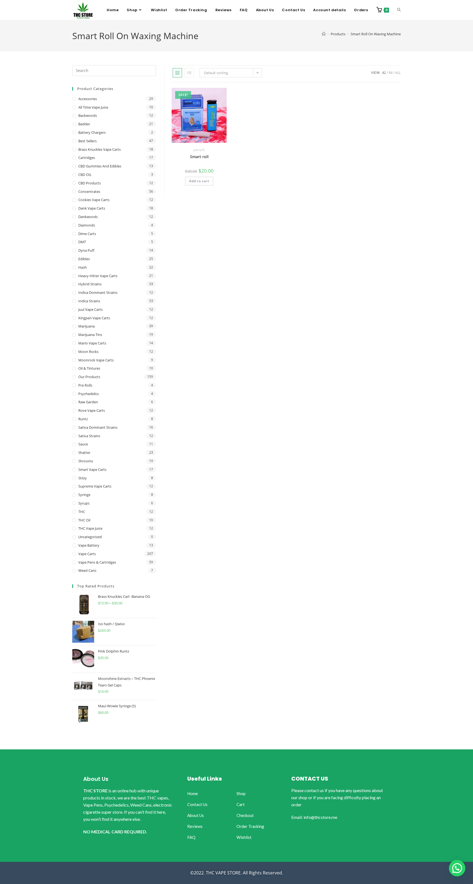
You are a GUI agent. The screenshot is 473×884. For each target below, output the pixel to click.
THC (81, 511)
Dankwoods (88, 216)
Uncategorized (90, 536)
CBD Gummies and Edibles (99, 166)
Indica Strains (89, 300)
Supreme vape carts (94, 486)
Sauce (83, 444)
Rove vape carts (91, 410)
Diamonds (86, 225)
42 (384, 72)
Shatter (84, 452)
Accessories (87, 98)
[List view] (189, 72)
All (398, 72)
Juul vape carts (90, 309)
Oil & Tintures (89, 368)
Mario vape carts (92, 343)
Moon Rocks (88, 351)
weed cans (87, 570)
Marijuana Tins (90, 334)
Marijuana (86, 326)
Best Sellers (87, 140)
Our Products (89, 376)
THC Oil (84, 520)
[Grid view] (177, 72)
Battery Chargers (92, 132)
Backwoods (87, 115)
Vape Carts (87, 553)
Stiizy (82, 478)
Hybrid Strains (90, 284)
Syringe (84, 494)
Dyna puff (86, 250)
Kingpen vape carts (94, 317)
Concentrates (89, 191)
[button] (457, 868)
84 (391, 72)
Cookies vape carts (93, 199)
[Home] (323, 33)
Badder (84, 123)
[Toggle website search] (399, 10)
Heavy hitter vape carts (97, 275)
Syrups (84, 503)
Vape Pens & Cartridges (97, 562)
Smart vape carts (92, 469)
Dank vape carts (91, 208)
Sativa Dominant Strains (97, 427)
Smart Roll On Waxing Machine (376, 33)
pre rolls (199, 149)
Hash (82, 267)
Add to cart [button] (199, 181)
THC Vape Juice (90, 528)
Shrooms (85, 461)
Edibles (84, 258)
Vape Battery (88, 545)
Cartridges (86, 157)
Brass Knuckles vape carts (99, 149)
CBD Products (89, 183)
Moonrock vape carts (96, 360)
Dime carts (87, 233)
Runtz (83, 418)
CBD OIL (85, 174)
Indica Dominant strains (97, 292)
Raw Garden (88, 401)
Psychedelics (88, 393)
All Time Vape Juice (93, 107)
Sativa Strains (89, 435)
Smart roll (199, 156)
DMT (82, 241)
